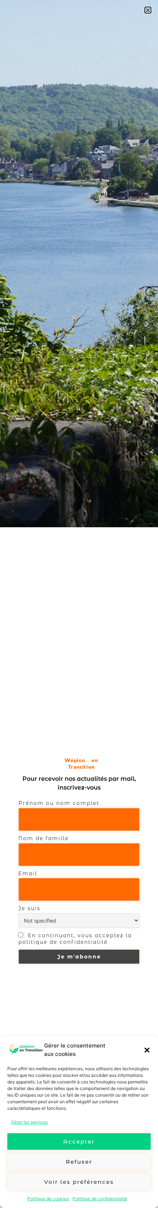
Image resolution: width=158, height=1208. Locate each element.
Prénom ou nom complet (58, 803)
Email (27, 873)
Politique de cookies (48, 1198)
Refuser (79, 1161)
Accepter (79, 1141)
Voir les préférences (79, 1181)
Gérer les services (29, 1122)
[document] (79, 604)
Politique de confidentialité (99, 1198)
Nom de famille (43, 838)
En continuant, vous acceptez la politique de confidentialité (75, 938)
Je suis (29, 908)
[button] (147, 1050)
